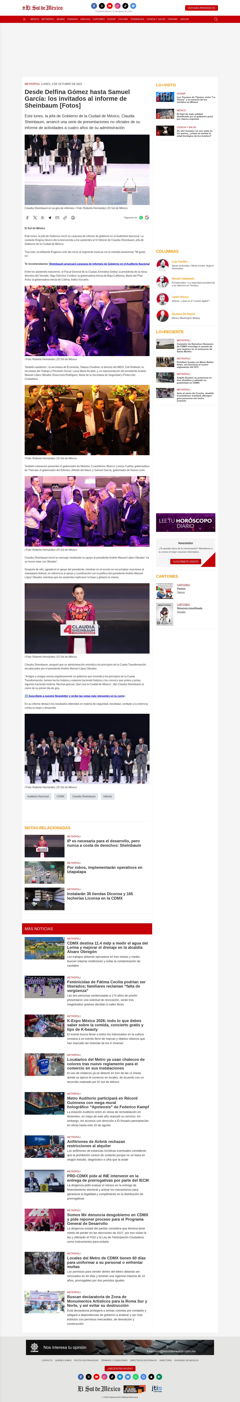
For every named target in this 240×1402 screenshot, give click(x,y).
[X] (102, 6)
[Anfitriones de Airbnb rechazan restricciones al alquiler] (44, 1150)
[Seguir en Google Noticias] (147, 217)
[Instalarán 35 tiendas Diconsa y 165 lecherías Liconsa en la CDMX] (44, 899)
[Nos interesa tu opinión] (120, 1347)
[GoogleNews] (143, 1377)
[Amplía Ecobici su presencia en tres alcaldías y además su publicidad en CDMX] (165, 378)
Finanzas (72, 19)
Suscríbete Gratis (185, 561)
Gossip (111, 19)
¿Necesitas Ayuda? (120, 1368)
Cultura (123, 19)
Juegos (184, 19)
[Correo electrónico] (57, 217)
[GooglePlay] (159, 1377)
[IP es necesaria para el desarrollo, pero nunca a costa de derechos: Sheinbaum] (44, 846)
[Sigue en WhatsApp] (141, 217)
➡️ (26, 696)
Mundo (61, 19)
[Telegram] (50, 217)
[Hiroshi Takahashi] (162, 281)
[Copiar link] (65, 217)
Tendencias (137, 19)
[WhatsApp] (42, 217)
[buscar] (216, 19)
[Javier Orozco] (162, 298)
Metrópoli (48, 19)
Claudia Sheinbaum (84, 796)
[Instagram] (117, 6)
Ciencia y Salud (156, 19)
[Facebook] (94, 6)
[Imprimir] (73, 217)
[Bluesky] (133, 6)
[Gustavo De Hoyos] (162, 315)
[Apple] (151, 1377)
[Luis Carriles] (162, 264)
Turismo (172, 19)
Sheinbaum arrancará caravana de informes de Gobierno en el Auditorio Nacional (99, 264)
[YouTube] (110, 6)
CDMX (60, 796)
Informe (107, 796)
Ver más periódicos (201, 8)
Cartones (99, 19)
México (35, 19)
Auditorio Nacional (38, 796)
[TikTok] (125, 6)
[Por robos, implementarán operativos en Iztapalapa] (44, 872)
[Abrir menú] (24, 19)
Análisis (85, 19)
